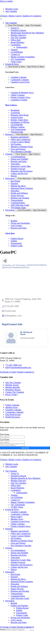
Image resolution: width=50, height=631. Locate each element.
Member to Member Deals (22, 147)
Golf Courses (16, 620)
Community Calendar (20, 514)
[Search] (32, 630)
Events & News (12, 509)
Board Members (17, 42)
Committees (16, 45)
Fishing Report (22, 608)
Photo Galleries (11, 105)
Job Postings (16, 144)
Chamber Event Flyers (20, 521)
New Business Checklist (21, 151)
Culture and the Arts (19, 173)
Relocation (9, 572)
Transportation (17, 200)
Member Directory (18, 35)
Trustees (14, 49)
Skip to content (6, 1)
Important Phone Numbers (22, 188)
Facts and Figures (18, 149)
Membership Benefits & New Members (27, 33)
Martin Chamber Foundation (23, 57)
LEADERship (17, 52)
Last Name (4, 440)
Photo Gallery (16, 517)
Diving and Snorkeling (20, 617)
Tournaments (21, 613)
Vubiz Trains (16, 61)
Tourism (8, 548)
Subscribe (25, 448)
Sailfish (19, 610)
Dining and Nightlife (19, 159)
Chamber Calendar (19, 512)
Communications (18, 203)
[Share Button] (5, 261)
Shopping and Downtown (22, 171)
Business (9, 529)
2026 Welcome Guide (20, 205)
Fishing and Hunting (19, 605)
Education (15, 191)
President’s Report (18, 30)
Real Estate (15, 181)
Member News (17, 519)
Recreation (9, 601)
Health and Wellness (19, 193)
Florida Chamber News (20, 526)
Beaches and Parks (19, 161)
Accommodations (18, 157)
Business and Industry (20, 137)
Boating (14, 603)
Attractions (15, 164)
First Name (4, 434)
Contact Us (15, 54)
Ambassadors (21, 47)
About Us (15, 28)
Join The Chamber (18, 37)
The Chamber (11, 471)
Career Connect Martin (20, 142)
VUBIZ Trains (17, 507)
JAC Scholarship (18, 59)
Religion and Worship (20, 198)
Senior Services (17, 195)
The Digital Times (18, 207)
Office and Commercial (20, 139)
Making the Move (18, 186)
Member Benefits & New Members (25, 478)
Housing (14, 183)
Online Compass (18, 524)
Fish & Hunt (10, 233)
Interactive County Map (21, 166)
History (14, 176)
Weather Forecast (18, 169)
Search (3, 629)
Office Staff (16, 40)
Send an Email (27, 338)
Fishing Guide (22, 615)
